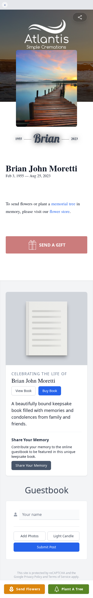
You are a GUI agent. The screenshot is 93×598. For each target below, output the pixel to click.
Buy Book (49, 390)
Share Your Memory (31, 465)
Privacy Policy (33, 577)
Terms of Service (59, 577)
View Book (23, 390)
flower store (60, 211)
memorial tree (63, 203)
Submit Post (46, 547)
